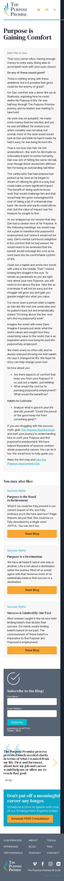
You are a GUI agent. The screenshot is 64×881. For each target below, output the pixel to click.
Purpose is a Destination (24, 556)
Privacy (56, 875)
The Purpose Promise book (38, 429)
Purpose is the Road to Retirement (21, 498)
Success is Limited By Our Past (29, 613)
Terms (47, 875)
